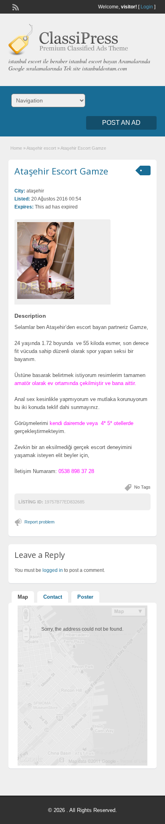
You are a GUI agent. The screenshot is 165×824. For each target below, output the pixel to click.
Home (16, 148)
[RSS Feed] (15, 6)
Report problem (39, 521)
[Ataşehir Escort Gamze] (62, 260)
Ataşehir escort (41, 148)
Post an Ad (121, 122)
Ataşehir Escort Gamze (61, 171)
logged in (52, 570)
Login (147, 7)
